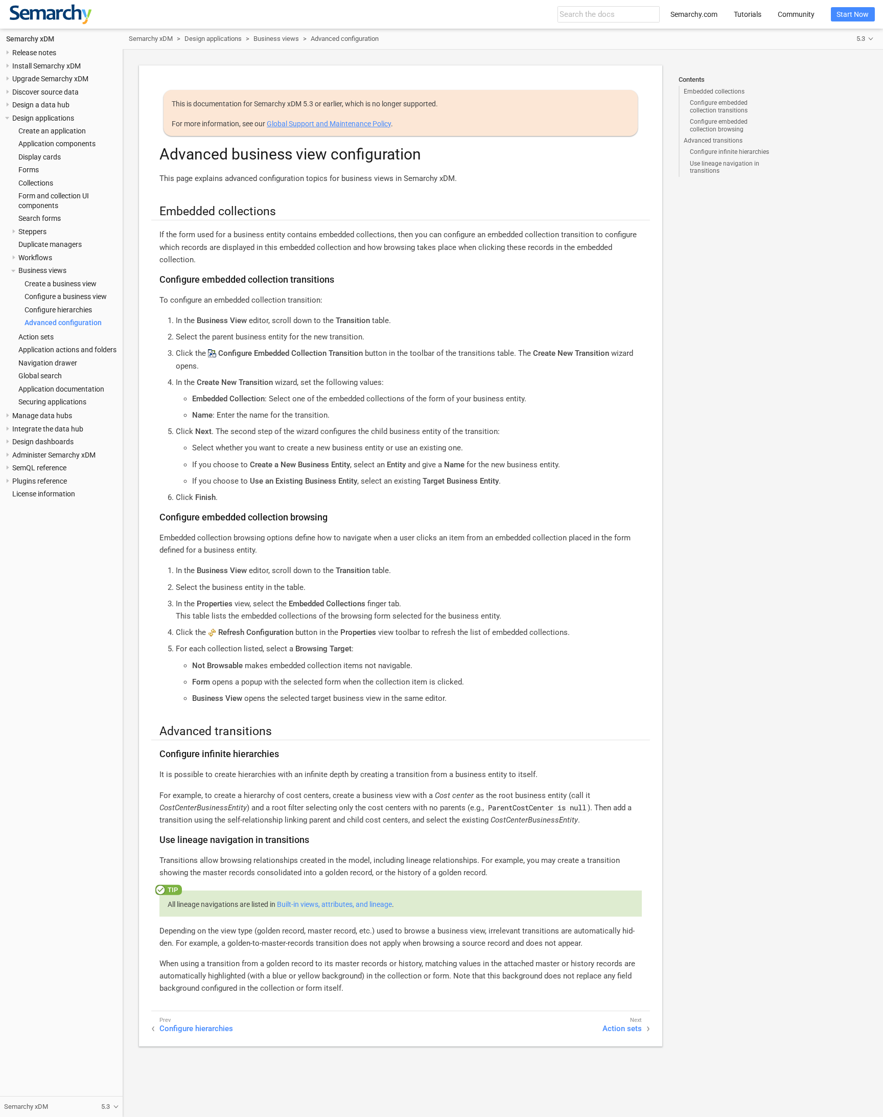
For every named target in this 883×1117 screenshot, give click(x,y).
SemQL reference (39, 468)
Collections (35, 183)
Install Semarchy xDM (46, 66)
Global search (40, 376)
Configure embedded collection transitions (719, 106)
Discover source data (45, 92)
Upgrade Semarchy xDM (50, 79)
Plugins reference (39, 481)
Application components (57, 144)
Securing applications (52, 402)
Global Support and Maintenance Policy (329, 124)
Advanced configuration (63, 323)
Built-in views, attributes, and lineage (334, 904)
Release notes (34, 53)
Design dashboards (43, 442)
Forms (28, 170)
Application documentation (61, 389)
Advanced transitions (713, 140)
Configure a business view (66, 297)
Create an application (52, 131)
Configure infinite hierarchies (729, 151)
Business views (42, 271)
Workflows (35, 258)
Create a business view (61, 284)
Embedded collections (714, 91)
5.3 (860, 38)
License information (43, 494)
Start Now (852, 14)
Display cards (39, 157)
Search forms (39, 219)
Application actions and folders (67, 350)
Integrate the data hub (47, 429)
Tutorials (747, 14)
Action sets (36, 337)
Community (796, 14)
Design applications (43, 118)
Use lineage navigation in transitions (724, 167)
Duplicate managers (50, 245)
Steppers (32, 231)
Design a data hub (40, 105)
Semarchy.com (693, 14)
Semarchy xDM (30, 39)
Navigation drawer (47, 363)
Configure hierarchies (58, 310)
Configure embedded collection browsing (719, 125)
